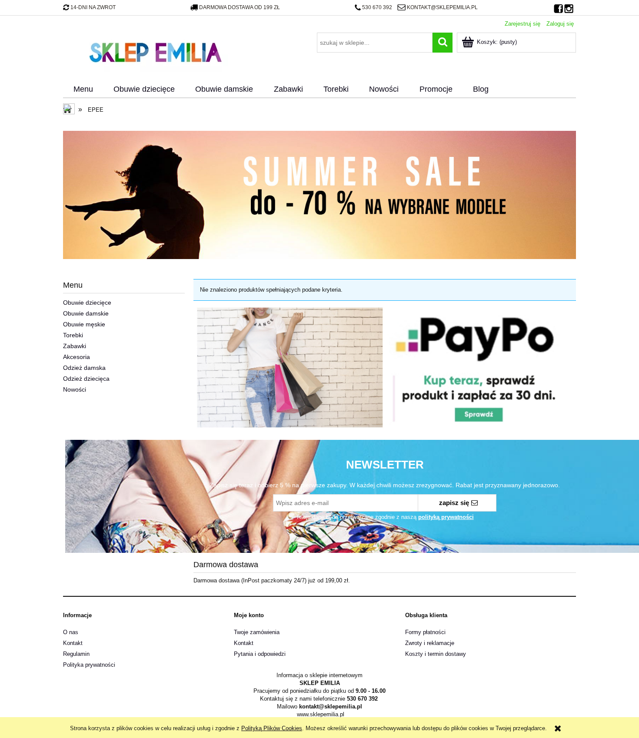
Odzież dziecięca (86, 378)
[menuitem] (83, 89)
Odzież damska (84, 367)
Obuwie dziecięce (87, 302)
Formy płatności (425, 632)
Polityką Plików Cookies (271, 728)
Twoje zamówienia (257, 632)
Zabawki (74, 345)
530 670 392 (377, 7)
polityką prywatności (446, 517)
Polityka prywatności (89, 665)
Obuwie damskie (86, 313)
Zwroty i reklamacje (429, 643)
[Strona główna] (155, 51)
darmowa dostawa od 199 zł (239, 7)
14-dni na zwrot (93, 7)
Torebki (73, 335)
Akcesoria (76, 356)
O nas (70, 632)
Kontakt (73, 643)
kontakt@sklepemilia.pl (442, 7)
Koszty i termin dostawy (435, 654)
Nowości (74, 389)
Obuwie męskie (84, 324)
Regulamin (76, 654)
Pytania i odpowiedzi (260, 654)
